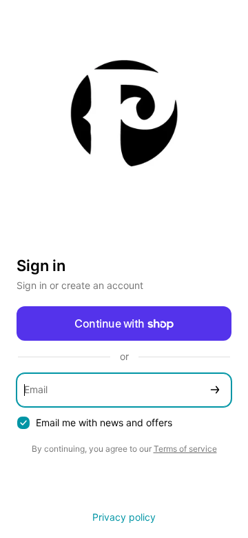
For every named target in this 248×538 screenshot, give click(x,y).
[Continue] (215, 390)
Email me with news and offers (104, 422)
